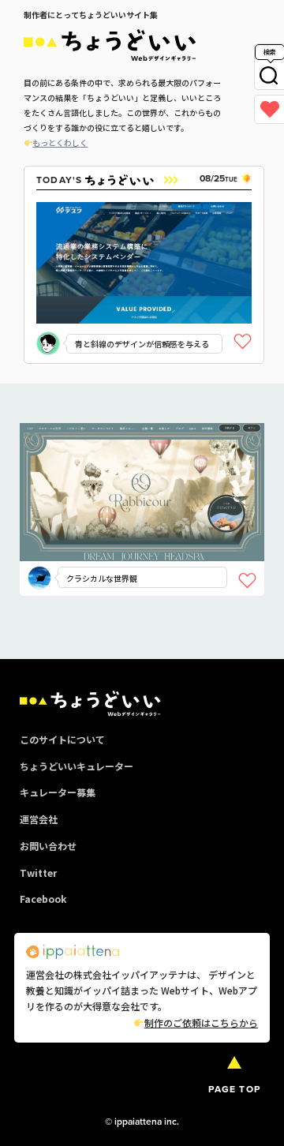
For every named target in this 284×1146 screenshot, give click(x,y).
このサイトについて (62, 739)
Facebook (43, 898)
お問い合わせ (48, 845)
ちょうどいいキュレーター (76, 766)
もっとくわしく (60, 142)
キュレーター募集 (57, 792)
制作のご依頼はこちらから (201, 1022)
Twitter (38, 872)
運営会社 (39, 819)
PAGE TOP (234, 1089)
